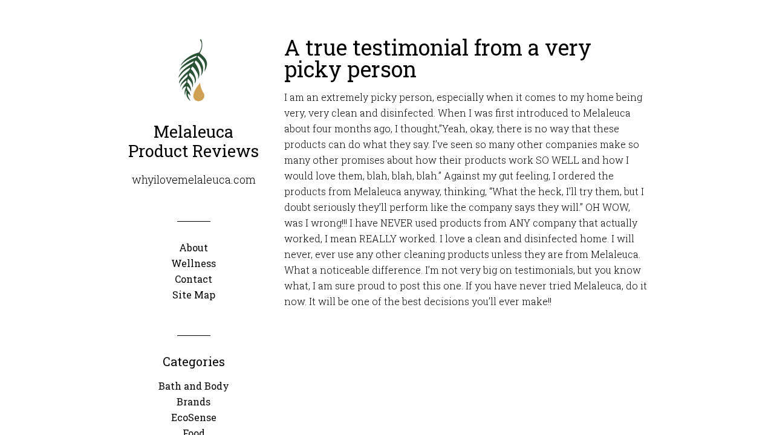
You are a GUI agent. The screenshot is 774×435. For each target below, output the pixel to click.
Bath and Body (193, 385)
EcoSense (193, 417)
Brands (193, 401)
